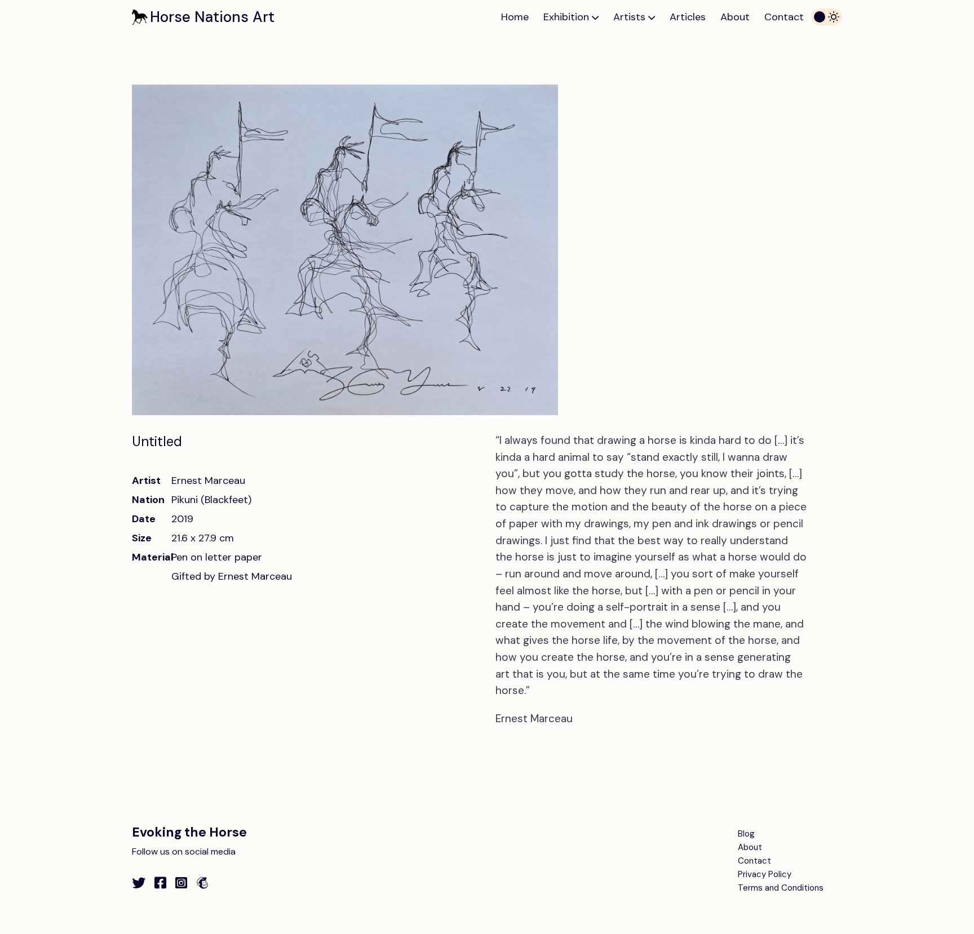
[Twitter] (138, 883)
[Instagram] (181, 883)
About (735, 17)
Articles (688, 17)
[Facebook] (160, 883)
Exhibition (567, 17)
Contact (784, 17)
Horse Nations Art (212, 16)
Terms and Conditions (781, 887)
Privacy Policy (764, 874)
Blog (746, 833)
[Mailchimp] (202, 883)
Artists (630, 17)
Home (515, 17)
